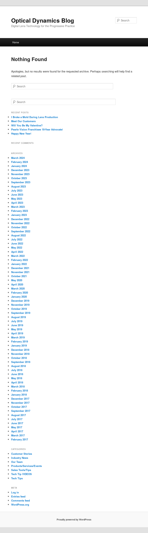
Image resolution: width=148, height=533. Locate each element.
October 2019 (19, 309)
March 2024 (18, 158)
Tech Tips (17, 478)
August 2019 (18, 317)
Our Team (17, 462)
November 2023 (20, 174)
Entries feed (18, 496)
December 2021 (20, 268)
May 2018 (16, 378)
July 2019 (16, 321)
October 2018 (19, 358)
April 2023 (17, 202)
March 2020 (18, 288)
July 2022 (16, 239)
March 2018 (18, 386)
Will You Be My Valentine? (27, 125)
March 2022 (18, 256)
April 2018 (17, 382)
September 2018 (20, 362)
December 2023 (20, 170)
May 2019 (16, 329)
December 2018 (20, 350)
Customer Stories (21, 454)
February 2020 (19, 292)
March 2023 (18, 207)
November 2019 (20, 305)
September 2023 (20, 182)
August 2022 (18, 235)
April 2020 (17, 284)
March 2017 (18, 435)
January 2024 (19, 166)
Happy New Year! (21, 133)
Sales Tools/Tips (21, 470)
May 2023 (16, 198)
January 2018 (19, 394)
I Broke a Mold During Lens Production (34, 117)
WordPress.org (20, 504)
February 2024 (19, 162)
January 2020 (19, 296)
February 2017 (19, 439)
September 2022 (20, 231)
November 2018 (20, 354)
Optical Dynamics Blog (42, 20)
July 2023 (16, 190)
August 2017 (18, 415)
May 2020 (16, 280)
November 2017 (20, 402)
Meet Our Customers (23, 121)
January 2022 (19, 264)
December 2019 (20, 300)
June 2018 (17, 374)
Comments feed (20, 500)
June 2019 (17, 325)
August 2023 (18, 186)
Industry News (19, 458)
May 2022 (16, 247)
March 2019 (18, 337)
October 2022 (19, 227)
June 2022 (17, 243)
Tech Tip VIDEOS (21, 474)
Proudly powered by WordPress (74, 519)
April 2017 (17, 431)
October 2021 (19, 276)
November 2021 (20, 272)
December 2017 (20, 398)
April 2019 (17, 333)
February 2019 (19, 341)
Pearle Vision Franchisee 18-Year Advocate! (37, 129)
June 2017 (17, 423)
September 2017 (20, 411)
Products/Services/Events (26, 466)
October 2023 (19, 178)
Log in (15, 492)
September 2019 (20, 313)
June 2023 (17, 194)
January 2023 (19, 215)
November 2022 (20, 223)
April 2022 (17, 252)
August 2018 (18, 366)
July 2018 (16, 370)
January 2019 (19, 345)
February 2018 (19, 390)
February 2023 (19, 211)
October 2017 (19, 407)
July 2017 (16, 419)
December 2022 (20, 219)
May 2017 (16, 427)
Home (15, 42)
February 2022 (19, 260)
